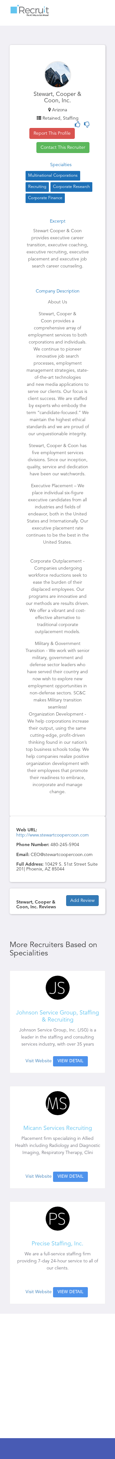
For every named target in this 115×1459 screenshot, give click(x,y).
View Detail (70, 1061)
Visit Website (39, 1061)
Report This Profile (52, 133)
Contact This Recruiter (63, 147)
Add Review (82, 900)
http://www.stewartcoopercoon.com (52, 835)
